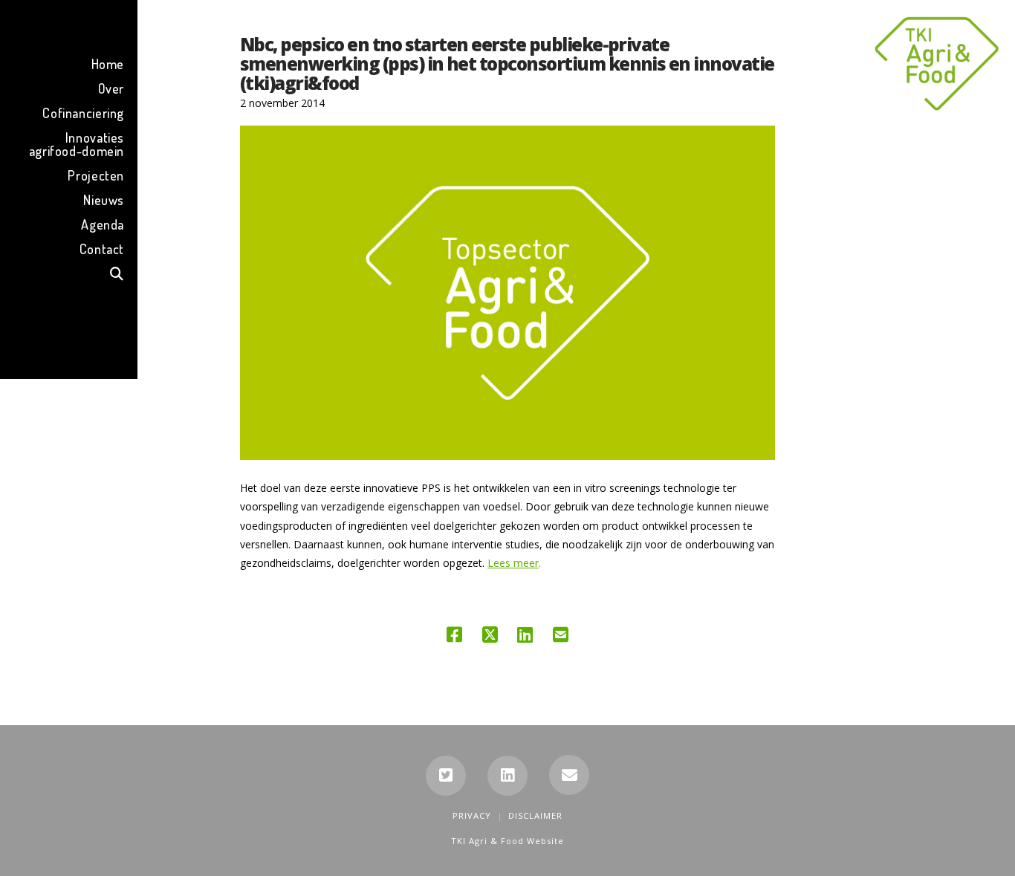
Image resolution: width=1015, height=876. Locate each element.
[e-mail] (569, 775)
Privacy (472, 815)
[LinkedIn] (507, 776)
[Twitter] (446, 776)
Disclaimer (535, 815)
